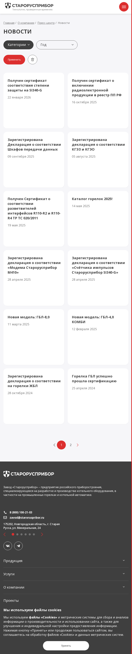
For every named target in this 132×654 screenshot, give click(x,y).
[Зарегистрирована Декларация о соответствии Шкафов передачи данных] (33, 160)
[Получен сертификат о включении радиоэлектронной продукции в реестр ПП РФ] (98, 100)
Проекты (11, 600)
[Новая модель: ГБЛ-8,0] (33, 337)
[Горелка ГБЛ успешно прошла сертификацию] (98, 396)
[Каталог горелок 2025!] (98, 219)
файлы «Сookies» (43, 617)
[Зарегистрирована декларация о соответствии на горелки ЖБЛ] (33, 396)
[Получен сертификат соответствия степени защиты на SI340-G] (33, 100)
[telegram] (18, 546)
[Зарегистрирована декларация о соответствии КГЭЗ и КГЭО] (98, 160)
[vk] (7, 546)
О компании (13, 587)
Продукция (12, 560)
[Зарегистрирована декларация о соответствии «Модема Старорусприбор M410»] (33, 278)
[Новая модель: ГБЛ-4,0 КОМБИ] (98, 337)
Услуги (8, 574)
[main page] (28, 474)
